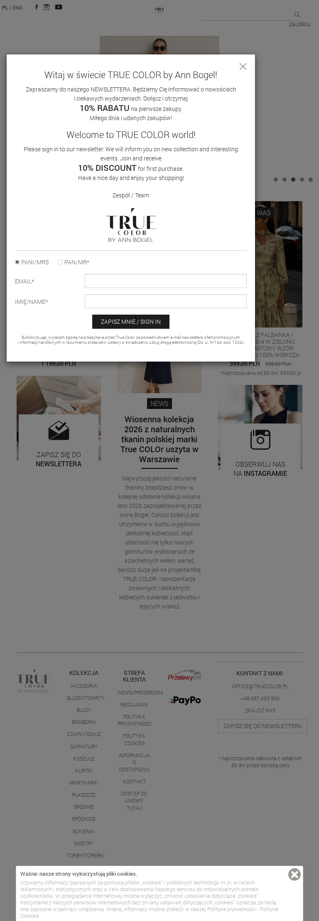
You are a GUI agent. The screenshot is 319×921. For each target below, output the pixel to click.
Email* (24, 281)
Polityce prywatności (231, 909)
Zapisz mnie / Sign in (131, 321)
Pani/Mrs (35, 262)
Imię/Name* (31, 301)
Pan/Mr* (76, 262)
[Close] (243, 66)
